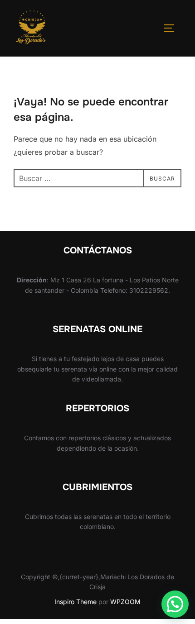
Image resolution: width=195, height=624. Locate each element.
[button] (175, 604)
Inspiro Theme (75, 601)
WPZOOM (125, 601)
